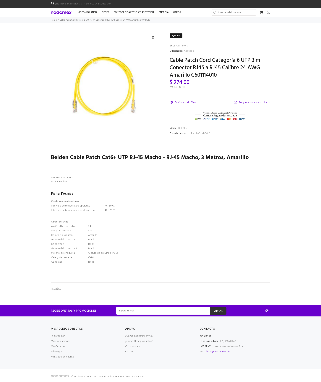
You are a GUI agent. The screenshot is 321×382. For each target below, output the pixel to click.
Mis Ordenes (58, 346)
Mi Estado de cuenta (62, 357)
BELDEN (182, 128)
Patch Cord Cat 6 (200, 133)
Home (54, 20)
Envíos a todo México (187, 102)
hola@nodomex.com (218, 352)
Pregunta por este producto (254, 102)
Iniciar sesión (58, 336)
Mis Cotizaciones (60, 341)
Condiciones (132, 346)
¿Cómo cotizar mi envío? (139, 336)
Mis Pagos (56, 352)
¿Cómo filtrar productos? (139, 341)
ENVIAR (218, 311)
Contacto (130, 352)
